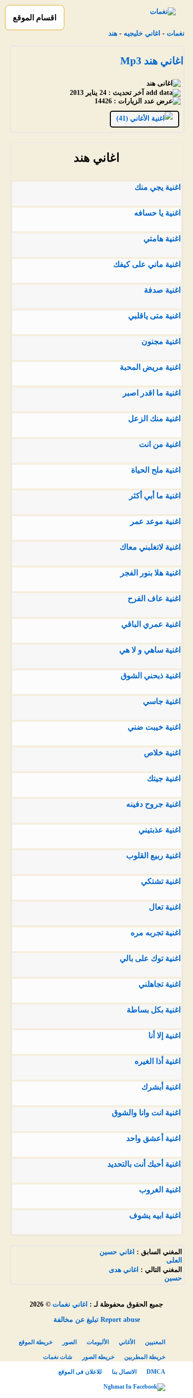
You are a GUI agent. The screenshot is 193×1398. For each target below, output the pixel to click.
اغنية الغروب (160, 1189)
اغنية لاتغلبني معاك (150, 547)
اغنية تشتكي (161, 881)
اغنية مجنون (161, 341)
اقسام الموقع (34, 17)
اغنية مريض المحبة (150, 367)
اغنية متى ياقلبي (154, 315)
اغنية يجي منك (158, 187)
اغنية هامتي (162, 238)
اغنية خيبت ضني (154, 727)
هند (112, 33)
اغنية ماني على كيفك (147, 264)
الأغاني (127, 1342)
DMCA (155, 1371)
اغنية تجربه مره (156, 932)
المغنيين (155, 1342)
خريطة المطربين (144, 1357)
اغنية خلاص (162, 752)
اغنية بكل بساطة (154, 1009)
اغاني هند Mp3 (152, 61)
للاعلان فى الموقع (80, 1371)
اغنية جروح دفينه (153, 804)
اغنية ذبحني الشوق (151, 675)
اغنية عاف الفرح (154, 598)
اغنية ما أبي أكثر (155, 495)
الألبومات (98, 1342)
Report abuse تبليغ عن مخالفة (96, 1319)
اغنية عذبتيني (160, 830)
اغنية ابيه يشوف (155, 1215)
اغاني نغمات (70, 1304)
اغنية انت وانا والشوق (146, 1112)
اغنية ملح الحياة (156, 470)
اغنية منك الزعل (154, 418)
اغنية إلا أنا (164, 1035)
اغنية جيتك (164, 778)
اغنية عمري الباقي (151, 624)
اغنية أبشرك (161, 1087)
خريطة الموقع (35, 1342)
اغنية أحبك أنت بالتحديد (144, 1164)
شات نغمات (57, 1357)
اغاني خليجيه (142, 33)
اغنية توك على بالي (150, 958)
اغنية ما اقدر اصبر (152, 393)
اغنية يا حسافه (157, 213)
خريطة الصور (98, 1357)
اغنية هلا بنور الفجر (150, 572)
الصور (69, 1342)
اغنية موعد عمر (155, 521)
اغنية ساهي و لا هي (150, 650)
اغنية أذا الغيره (158, 1061)
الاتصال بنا (124, 1371)
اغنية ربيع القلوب (153, 855)
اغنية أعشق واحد (153, 1138)
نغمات (176, 33)
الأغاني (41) (133, 118)
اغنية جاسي (162, 701)
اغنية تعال (165, 907)
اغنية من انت (160, 444)
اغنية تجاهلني (160, 984)
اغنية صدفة (162, 290)
